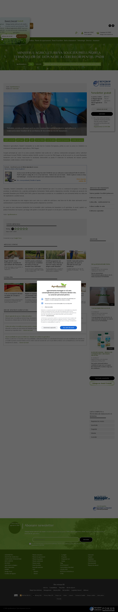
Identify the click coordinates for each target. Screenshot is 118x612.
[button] (59, 307)
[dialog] (59, 306)
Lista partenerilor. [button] (50, 315)
